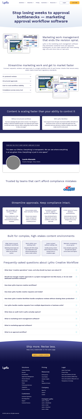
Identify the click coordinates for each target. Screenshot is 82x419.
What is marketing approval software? (18, 325)
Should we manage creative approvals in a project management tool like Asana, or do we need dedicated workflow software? (38, 277)
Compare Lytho (47, 399)
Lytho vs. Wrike (45, 409)
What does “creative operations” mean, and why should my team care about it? (33, 270)
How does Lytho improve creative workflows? (21, 285)
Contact (43, 394)
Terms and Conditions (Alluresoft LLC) (70, 378)
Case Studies (45, 376)
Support (23, 400)
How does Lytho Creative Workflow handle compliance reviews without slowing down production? (39, 298)
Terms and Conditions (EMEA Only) (69, 376)
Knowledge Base (25, 398)
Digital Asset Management (28, 376)
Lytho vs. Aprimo (45, 400)
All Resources (45, 374)
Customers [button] (44, 2)
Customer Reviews (26, 403)
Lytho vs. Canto (45, 405)
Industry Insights (45, 379)
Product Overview (26, 389)
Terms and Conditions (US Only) (69, 374)
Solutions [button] (21, 2)
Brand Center (25, 381)
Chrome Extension (26, 378)
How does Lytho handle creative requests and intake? (24, 292)
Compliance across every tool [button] (13, 90)
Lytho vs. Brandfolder (46, 403)
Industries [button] (30, 2)
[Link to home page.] (6, 2)
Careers (43, 392)
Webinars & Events (46, 383)
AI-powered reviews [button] (10, 76)
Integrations (24, 387)
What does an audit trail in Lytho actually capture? (23, 312)
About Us (44, 390)
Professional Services (27, 385)
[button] (64, 2)
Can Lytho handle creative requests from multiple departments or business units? (34, 305)
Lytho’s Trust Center (66, 370)
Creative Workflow (26, 370)
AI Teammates (25, 374)
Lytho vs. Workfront (46, 407)
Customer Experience (26, 396)
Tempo (23, 383)
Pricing (37, 2)
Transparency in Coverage (67, 381)
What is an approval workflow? (16, 332)
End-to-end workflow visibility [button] (13, 85)
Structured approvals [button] (10, 81)
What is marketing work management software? (22, 318)
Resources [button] (53, 2)
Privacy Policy (65, 372)
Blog (43, 381)
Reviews (24, 372)
